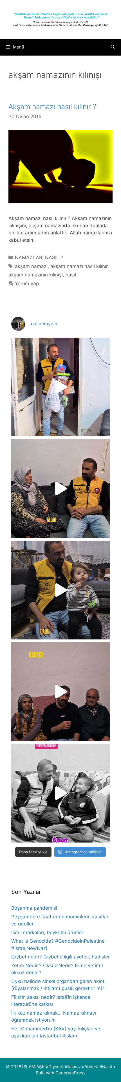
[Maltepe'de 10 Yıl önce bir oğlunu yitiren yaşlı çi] (60, 691)
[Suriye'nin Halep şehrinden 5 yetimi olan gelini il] (60, 488)
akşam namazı (31, 266)
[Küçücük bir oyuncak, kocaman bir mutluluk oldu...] (60, 590)
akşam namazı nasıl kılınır (78, 266)
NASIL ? (54, 257)
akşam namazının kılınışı (35, 275)
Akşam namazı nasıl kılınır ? (52, 106)
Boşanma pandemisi (34, 908)
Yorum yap (27, 283)
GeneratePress (70, 1073)
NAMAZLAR (28, 257)
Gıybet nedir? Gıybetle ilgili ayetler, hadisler (60, 957)
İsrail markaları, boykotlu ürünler (47, 932)
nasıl (71, 275)
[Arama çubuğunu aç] (112, 47)
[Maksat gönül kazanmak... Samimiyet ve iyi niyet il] (60, 793)
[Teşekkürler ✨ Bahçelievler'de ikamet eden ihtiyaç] (60, 387)
